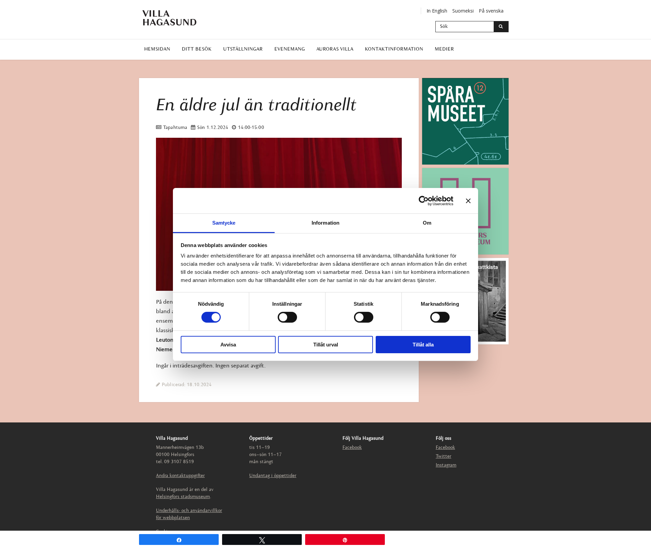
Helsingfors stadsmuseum (183, 496)
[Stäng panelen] (468, 200)
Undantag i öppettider (272, 475)
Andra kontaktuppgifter (180, 475)
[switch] (287, 317)
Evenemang (289, 49)
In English (437, 10)
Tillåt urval (325, 344)
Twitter (443, 456)
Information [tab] (325, 223)
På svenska (491, 10)
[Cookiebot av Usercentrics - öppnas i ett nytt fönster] (423, 200)
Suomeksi (463, 10)
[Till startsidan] (174, 17)
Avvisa (228, 344)
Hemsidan (157, 49)
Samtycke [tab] (224, 223)
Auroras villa (334, 49)
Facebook (352, 447)
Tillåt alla (423, 344)
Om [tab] (427, 223)
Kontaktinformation (394, 49)
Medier (444, 49)
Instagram (446, 465)
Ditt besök (197, 49)
